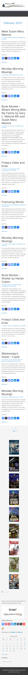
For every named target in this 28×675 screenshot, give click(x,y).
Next (15, 431)
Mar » (6, 654)
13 (10, 646)
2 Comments (5, 204)
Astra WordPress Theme (14, 672)
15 (17, 646)
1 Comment (4, 126)
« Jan (3, 654)
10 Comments (5, 359)
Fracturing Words (13, 202)
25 (3, 650)
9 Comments (5, 75)
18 (3, 648)
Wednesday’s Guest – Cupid (11, 355)
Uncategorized (19, 37)
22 (17, 648)
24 (24, 648)
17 (24, 646)
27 (10, 650)
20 (10, 648)
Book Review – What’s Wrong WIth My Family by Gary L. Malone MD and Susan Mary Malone (14, 115)
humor (10, 169)
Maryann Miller (12, 37)
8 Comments (5, 397)
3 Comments (5, 244)
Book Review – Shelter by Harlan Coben (13, 278)
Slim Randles (15, 204)
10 (24, 644)
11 (3, 646)
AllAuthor (20, 632)
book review (11, 126)
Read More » (5, 62)
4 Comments (5, 37)
